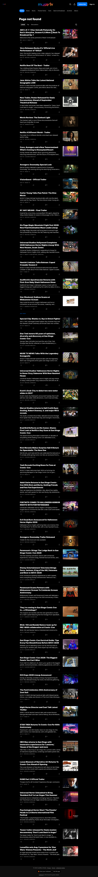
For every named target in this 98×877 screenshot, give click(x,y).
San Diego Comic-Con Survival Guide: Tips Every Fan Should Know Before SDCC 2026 (39, 641)
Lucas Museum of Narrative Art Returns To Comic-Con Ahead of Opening (39, 763)
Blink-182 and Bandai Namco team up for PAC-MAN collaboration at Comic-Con (38, 626)
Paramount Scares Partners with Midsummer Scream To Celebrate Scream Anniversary (39, 590)
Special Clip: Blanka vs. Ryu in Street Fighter (40, 319)
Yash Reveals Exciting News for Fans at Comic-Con (38, 466)
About (76, 11)
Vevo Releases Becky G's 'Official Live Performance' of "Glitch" (37, 49)
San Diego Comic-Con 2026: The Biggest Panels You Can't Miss (38, 659)
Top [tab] (28, 24)
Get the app (56, 871)
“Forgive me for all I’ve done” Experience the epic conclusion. (40, 782)
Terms (53, 868)
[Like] (21, 42)
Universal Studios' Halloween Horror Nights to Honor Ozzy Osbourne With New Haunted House (40, 373)
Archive (69, 11)
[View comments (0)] (33, 42)
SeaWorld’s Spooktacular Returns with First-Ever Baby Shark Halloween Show (38, 281)
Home (22, 11)
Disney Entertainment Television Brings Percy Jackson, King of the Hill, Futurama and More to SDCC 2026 (38, 570)
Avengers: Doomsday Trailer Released (37, 537)
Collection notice (60, 868)
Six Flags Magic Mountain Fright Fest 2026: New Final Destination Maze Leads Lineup (39, 226)
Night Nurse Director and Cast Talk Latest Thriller (39, 708)
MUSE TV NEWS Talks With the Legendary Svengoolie (39, 354)
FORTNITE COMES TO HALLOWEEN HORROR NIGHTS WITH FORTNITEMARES (40, 503)
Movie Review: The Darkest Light (35, 117)
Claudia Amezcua (30, 156)
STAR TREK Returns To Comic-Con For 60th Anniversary (40, 726)
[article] (49, 36)
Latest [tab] (23, 24)
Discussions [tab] (34, 24)
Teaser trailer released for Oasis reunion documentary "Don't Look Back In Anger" (38, 831)
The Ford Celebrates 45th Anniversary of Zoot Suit (38, 691)
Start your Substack (45, 871)
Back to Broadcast (59, 11)
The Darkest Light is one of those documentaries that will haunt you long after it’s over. (38, 121)
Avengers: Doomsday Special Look (36, 165)
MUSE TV (30, 40)
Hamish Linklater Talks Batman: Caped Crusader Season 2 (37, 263)
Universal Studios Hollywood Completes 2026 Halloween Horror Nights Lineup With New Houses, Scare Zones (39, 245)
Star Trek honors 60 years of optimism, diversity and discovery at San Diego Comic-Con (37, 336)
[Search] (70, 4)
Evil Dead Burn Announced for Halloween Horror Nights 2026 (38, 521)
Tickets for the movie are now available (33, 540)
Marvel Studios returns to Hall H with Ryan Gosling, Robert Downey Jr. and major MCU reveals (39, 410)
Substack (41, 875)
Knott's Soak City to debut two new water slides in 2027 (39, 392)
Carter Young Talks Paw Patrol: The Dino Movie (38, 194)
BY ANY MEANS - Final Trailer (33, 210)
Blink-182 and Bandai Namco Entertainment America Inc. (39, 630)
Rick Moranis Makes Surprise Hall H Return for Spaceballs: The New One (39, 449)
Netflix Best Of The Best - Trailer (34, 65)
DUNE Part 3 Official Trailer (32, 779)
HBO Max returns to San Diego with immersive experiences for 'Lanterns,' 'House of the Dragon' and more (37, 744)
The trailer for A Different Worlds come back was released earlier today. (39, 136)
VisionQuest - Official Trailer (33, 179)
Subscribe (82, 4)
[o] (70, 34)
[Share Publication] (74, 4)
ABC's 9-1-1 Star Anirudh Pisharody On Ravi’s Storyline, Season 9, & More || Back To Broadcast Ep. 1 (40, 32)
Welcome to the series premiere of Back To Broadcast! (37, 38)
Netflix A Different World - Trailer (35, 132)
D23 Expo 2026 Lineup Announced (35, 675)
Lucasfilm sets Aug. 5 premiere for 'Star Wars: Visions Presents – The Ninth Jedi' (38, 848)
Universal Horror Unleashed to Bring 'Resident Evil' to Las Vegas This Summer (38, 794)
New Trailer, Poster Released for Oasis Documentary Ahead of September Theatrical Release (37, 100)
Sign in (92, 4)
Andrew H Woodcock (30, 306)
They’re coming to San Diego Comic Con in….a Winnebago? (38, 608)
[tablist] (29, 24)
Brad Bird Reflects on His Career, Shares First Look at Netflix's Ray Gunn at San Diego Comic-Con (40, 430)
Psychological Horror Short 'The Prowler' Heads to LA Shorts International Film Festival (38, 812)
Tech (49, 11)
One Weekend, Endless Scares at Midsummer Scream (35, 298)
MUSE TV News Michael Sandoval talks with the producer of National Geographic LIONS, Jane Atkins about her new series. (39, 86)
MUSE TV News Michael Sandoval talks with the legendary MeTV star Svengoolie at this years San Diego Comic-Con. (39, 360)
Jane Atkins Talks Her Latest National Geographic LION (37, 81)
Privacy (49, 868)
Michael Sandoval (30, 57)
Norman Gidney (29, 124)
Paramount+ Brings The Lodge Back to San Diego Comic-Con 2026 (39, 551)
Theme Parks (42, 11)
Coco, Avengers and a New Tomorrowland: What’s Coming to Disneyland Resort (39, 148)
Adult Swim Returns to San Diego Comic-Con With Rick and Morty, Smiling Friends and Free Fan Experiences (39, 485)
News (28, 11)
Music (34, 11)
